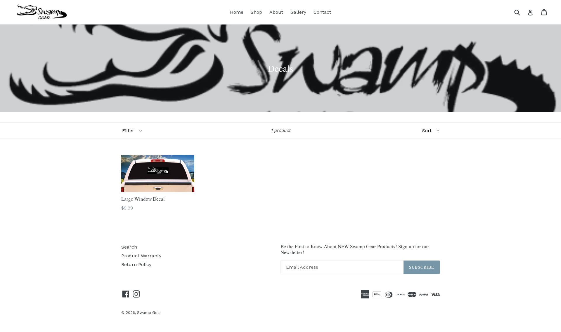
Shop (256, 12)
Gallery (298, 12)
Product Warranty (141, 255)
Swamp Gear (149, 312)
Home (236, 12)
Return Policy (136, 264)
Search (129, 247)
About (276, 12)
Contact (322, 12)
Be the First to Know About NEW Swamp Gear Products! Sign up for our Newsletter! (354, 250)
